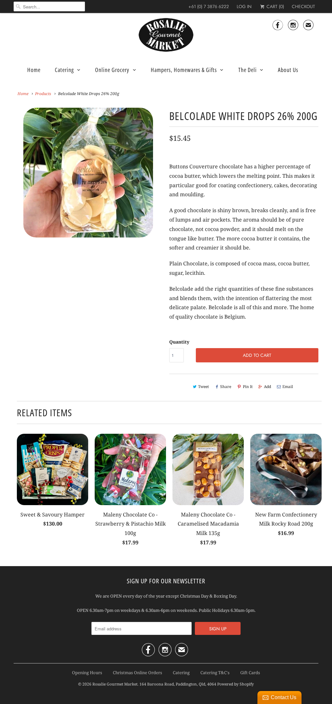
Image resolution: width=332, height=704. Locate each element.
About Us (288, 70)
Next (162, 176)
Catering (64, 70)
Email (287, 386)
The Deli (247, 70)
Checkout (303, 6)
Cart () (274, 6)
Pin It (248, 386)
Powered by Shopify (235, 684)
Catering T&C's (215, 672)
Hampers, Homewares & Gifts (184, 70)
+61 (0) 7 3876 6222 (208, 6)
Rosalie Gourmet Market (114, 684)
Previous (15, 176)
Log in (244, 6)
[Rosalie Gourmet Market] (166, 35)
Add (267, 386)
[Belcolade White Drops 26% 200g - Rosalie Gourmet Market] (88, 172)
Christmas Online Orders (137, 672)
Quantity (179, 342)
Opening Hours (87, 672)
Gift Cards (250, 672)
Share (225, 386)
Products (43, 93)
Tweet (203, 386)
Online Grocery (112, 70)
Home (34, 70)
